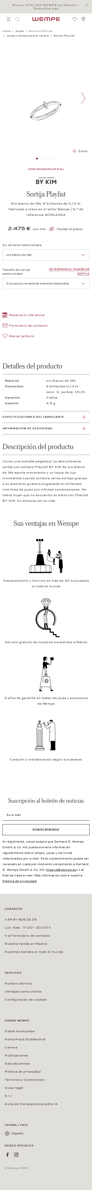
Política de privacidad (19, 881)
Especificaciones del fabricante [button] (33, 416)
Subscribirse (46, 829)
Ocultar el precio (69, 229)
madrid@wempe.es (61, 869)
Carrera (11, 1047)
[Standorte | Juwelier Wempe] (83, 19)
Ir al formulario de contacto (27, 936)
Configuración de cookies (26, 1000)
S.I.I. (9, 1096)
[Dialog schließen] (88, 5)
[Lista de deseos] (74, 19)
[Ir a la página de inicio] (46, 19)
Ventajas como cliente (23, 992)
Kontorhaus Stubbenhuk (25, 1039)
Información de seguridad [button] (27, 428)
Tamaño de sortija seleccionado (16, 271)
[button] (23, 315)
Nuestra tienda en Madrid (26, 944)
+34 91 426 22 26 (21, 919)
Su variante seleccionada (21, 245)
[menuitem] (8, 19)
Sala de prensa (17, 1064)
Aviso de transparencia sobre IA (31, 1104)
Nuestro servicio (18, 983)
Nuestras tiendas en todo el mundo (34, 952)
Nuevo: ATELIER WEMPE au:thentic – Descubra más (46, 6)
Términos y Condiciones (24, 1080)
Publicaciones (16, 1055)
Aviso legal (14, 1088)
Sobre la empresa (19, 1031)
